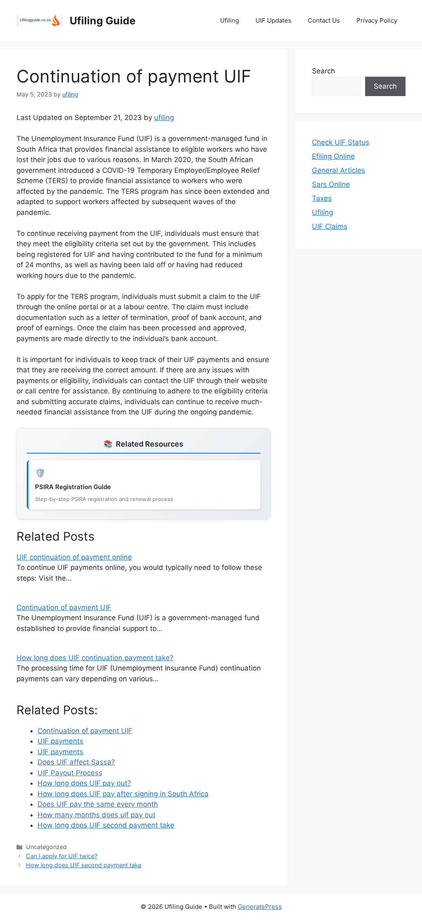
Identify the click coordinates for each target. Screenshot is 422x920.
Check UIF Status (340, 142)
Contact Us (324, 20)
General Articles (338, 170)
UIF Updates (273, 20)
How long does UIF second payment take (83, 864)
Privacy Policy (376, 20)
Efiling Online (333, 156)
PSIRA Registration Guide (73, 487)
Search (323, 71)
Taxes (322, 198)
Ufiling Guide (103, 20)
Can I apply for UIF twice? (61, 855)
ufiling (164, 117)
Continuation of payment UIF (63, 607)
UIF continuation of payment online (74, 557)
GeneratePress (260, 907)
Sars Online (331, 184)
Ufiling (229, 20)
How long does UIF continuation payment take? (94, 658)
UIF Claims (329, 226)
